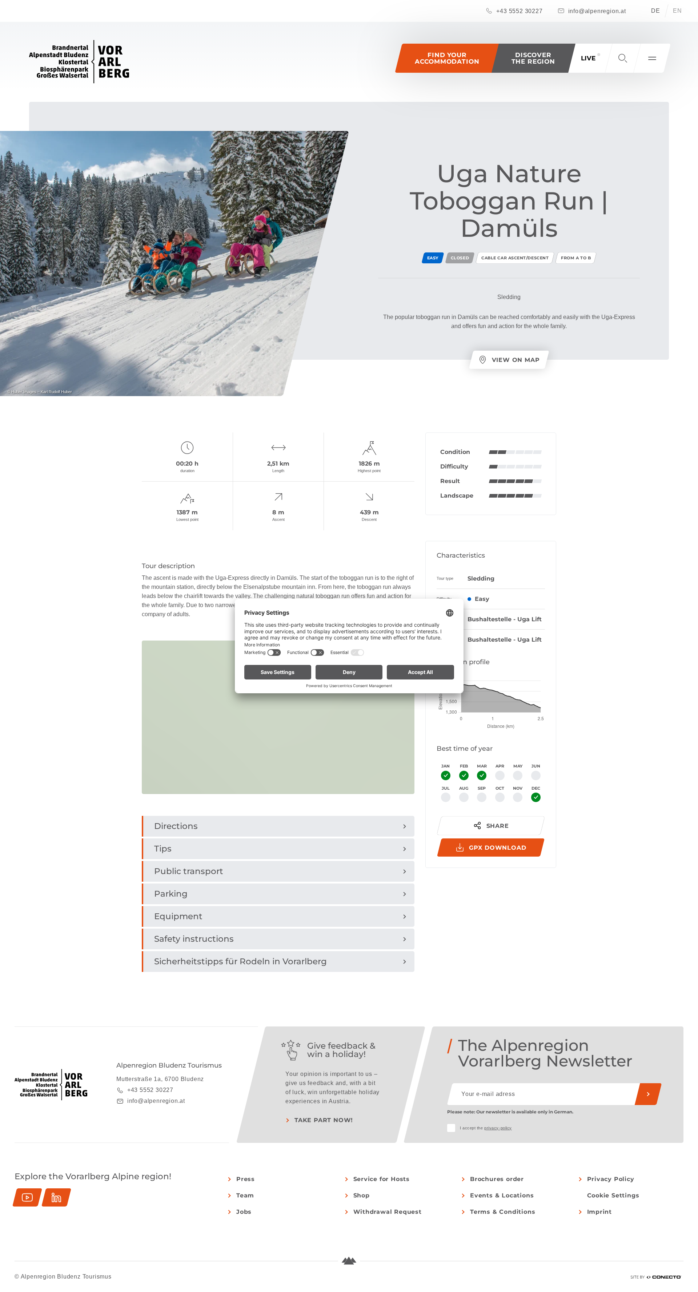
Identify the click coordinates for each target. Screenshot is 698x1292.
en (677, 11)
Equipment (178, 916)
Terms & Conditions (502, 1211)
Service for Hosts (381, 1179)
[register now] (648, 1094)
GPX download (497, 847)
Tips (163, 849)
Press (245, 1179)
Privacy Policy (610, 1179)
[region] (278, 786)
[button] (533, 58)
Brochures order (497, 1179)
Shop (361, 1195)
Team (245, 1195)
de (655, 11)
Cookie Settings (613, 1195)
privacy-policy (498, 1128)
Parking (171, 894)
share (497, 825)
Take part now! (323, 1120)
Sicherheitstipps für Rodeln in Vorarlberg (240, 961)
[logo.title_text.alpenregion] (79, 61)
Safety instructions (194, 939)
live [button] (588, 58)
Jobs (244, 1211)
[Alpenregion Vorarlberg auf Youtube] (27, 1197)
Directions (176, 826)
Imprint (599, 1211)
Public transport (188, 871)
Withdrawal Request (387, 1211)
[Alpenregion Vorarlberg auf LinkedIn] (56, 1197)
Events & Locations (502, 1195)
